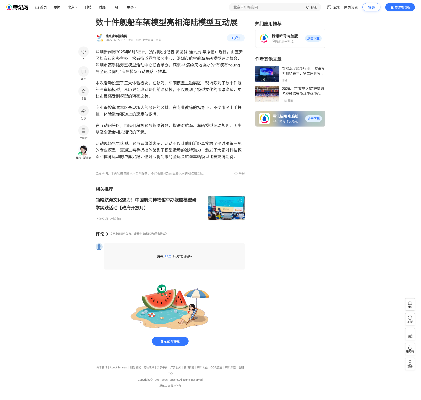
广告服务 (175, 367)
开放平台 (162, 367)
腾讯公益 (202, 367)
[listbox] (170, 203)
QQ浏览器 (216, 367)
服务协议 (135, 367)
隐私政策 (149, 367)
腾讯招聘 (189, 367)
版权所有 (176, 386)
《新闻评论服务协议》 (155, 234)
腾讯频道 (230, 367)
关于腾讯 (101, 367)
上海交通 (102, 218)
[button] (313, 38)
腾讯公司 (164, 386)
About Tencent (118, 367)
